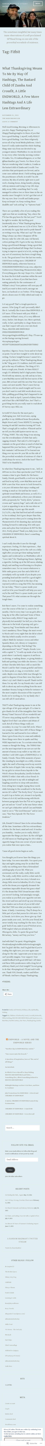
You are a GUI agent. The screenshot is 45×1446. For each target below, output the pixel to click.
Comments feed (10, 1419)
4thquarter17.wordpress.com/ (15, 1314)
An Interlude (9, 1067)
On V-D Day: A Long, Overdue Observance (19, 1200)
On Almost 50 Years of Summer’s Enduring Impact (21, 1224)
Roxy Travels (9, 1309)
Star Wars (23, 1021)
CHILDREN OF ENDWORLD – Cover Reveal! (19, 1114)
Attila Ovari (8, 1324)
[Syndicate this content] (7, 1039)
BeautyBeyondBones (12, 1303)
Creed (26, 1015)
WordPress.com (10, 1424)
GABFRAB (8, 1282)
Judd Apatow (34, 1018)
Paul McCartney (14, 1021)
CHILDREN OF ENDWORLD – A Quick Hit (19, 1109)
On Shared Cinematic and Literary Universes (19, 1208)
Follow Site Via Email (22, 1145)
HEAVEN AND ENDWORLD (20, 1018)
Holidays (24, 1010)
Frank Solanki (9, 1293)
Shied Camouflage (11, 1345)
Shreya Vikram (10, 1287)
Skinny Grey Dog (10, 1277)
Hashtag (9, 1018)
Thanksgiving (31, 1021)
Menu (38, 3)
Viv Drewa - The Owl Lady (13, 1330)
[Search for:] (22, 1128)
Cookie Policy (8, 1436)
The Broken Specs (11, 1272)
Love (40, 1018)
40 (8, 1015)
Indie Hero (8, 1366)
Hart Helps (8, 1340)
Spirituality (34, 1010)
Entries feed (9, 1414)
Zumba (38, 1021)
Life (29, 1010)
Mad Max (5, 1021)
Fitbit (4, 1018)
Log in (7, 1409)
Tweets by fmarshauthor (13, 1248)
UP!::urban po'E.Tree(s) (12, 1356)
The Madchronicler (11, 118)
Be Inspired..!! (9, 1266)
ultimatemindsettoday (12, 1319)
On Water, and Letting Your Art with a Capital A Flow (22, 1216)
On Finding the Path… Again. (14, 1195)
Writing (4, 1012)
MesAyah (8, 1335)
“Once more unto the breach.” (16, 1054)
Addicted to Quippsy (12, 1351)
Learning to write (10, 1298)
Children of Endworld (17, 1015)
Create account (10, 1403)
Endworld (38, 1015)
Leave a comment (10, 122)
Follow (10, 1170)
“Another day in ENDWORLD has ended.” (19, 1049)
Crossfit (31, 1015)
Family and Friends (15, 1010)
